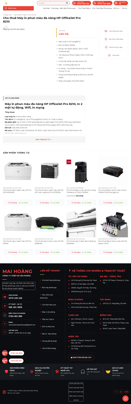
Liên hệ (76, 400)
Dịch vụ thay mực (48, 326)
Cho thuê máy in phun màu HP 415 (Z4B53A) (49, 242)
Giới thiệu (46, 8)
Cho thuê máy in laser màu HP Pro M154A (17, 242)
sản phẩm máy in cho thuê (25, 15)
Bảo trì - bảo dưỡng (49, 334)
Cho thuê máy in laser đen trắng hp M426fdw (81, 242)
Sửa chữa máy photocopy (46, 296)
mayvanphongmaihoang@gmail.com (22, 325)
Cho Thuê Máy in (84, 8)
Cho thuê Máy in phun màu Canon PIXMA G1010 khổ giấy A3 (112, 191)
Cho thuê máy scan (49, 305)
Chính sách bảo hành (76, 387)
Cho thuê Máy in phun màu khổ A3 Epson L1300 (112, 242)
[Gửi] (67, 3)
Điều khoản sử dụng (76, 396)
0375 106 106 (15, 298)
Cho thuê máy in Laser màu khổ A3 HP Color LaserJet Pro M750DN (49, 191)
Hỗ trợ (124, 8)
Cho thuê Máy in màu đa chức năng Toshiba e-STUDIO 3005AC (81, 191)
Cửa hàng (55, 8)
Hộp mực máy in (48, 319)
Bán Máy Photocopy (67, 8)
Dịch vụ (116, 8)
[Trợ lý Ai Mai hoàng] (125, 398)
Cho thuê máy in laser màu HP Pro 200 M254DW (17, 191)
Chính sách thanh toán (76, 392)
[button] (18, 8)
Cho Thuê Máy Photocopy (102, 8)
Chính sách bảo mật (76, 383)
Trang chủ (7, 15)
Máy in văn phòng (48, 312)
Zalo (126, 392)
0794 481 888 (15, 316)
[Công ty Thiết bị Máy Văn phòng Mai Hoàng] (18, 3)
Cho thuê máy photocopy (51, 280)
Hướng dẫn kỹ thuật (49, 341)
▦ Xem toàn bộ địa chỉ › (81, 357)
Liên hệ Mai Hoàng (49, 348)
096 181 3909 (15, 307)
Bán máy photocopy (49, 287)
